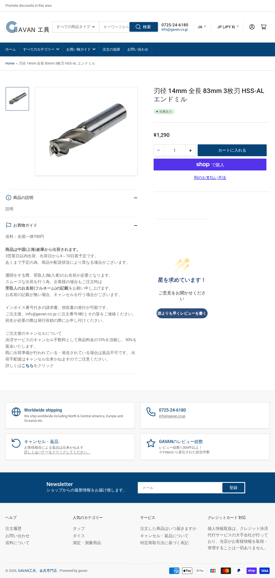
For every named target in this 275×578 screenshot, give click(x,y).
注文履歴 (13, 528)
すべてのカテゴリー (39, 49)
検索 (147, 26)
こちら (27, 365)
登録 (233, 487)
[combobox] (129, 27)
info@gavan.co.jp (174, 29)
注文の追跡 (111, 49)
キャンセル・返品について (164, 535)
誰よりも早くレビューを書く (182, 313)
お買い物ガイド (78, 49)
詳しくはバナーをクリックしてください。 (57, 452)
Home (10, 63)
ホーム (10, 49)
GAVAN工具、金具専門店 (37, 571)
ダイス (79, 535)
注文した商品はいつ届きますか (168, 528)
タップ (79, 528)
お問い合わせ (137, 49)
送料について (17, 542)
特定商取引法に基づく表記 (164, 542)
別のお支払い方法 (210, 177)
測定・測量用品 (87, 542)
